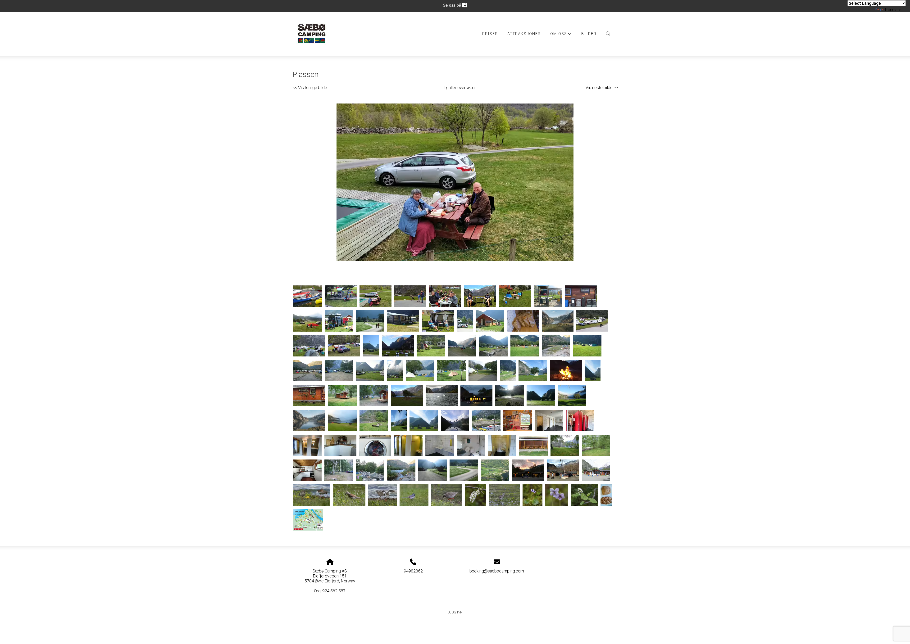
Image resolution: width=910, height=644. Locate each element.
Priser (490, 34)
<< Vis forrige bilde (309, 87)
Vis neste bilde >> (602, 87)
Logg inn (455, 612)
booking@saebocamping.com (496, 570)
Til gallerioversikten (459, 87)
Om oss (561, 35)
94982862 (413, 570)
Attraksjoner (524, 34)
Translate (892, 9)
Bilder (588, 34)
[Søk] (608, 33)
